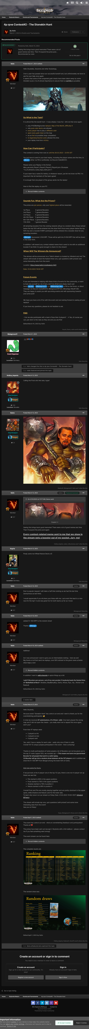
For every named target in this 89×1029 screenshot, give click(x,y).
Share (65, 32)
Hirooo (73, 813)
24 (14, 442)
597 (13, 88)
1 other (80, 488)
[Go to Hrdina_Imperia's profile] (13, 387)
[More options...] (83, 63)
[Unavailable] (54, 99)
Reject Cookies (81, 1023)
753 (13, 358)
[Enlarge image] (54, 450)
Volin (14, 31)
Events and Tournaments (31, 33)
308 (13, 405)
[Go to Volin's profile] (6, 32)
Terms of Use (11, 1026)
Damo (69, 329)
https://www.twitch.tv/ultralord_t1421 (43, 265)
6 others (79, 329)
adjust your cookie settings (15, 1024)
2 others (79, 813)
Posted (30, 63)
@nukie (31, 286)
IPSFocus (44, 1007)
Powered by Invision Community (44, 1011)
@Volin (26, 160)
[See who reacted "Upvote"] (75, 46)
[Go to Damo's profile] (13, 425)
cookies (13, 1022)
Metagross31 (12, 334)
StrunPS (72, 941)
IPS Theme (35, 1007)
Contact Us (53, 1007)
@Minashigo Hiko (56, 286)
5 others (79, 941)
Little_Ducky (71, 544)
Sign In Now (63, 977)
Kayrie (64, 329)
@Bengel (27, 237)
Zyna (28, 946)
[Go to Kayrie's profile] (13, 561)
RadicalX (60, 488)
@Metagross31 (41, 286)
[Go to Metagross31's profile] (13, 346)
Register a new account (26, 977)
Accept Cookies (65, 1023)
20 (14, 578)
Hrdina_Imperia (12, 375)
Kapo (59, 813)
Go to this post (74, 55)
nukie (32, 54)
